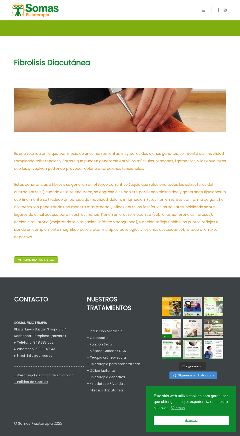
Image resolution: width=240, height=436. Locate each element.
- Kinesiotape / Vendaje (106, 383)
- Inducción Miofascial (105, 331)
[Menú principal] (203, 10)
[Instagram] (225, 10)
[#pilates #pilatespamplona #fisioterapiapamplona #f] (192, 328)
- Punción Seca (99, 344)
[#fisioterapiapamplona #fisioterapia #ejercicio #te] (171, 349)
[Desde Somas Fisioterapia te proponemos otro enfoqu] (192, 306)
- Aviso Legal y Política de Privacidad (44, 375)
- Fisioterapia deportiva (106, 377)
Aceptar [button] (191, 420)
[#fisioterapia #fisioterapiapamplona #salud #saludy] (192, 349)
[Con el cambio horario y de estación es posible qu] (213, 306)
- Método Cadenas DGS (106, 351)
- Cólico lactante (101, 370)
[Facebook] (218, 10)
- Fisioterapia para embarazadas (113, 364)
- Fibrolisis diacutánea (105, 390)
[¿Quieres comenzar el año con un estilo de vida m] (213, 328)
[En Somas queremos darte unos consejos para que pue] (171, 306)
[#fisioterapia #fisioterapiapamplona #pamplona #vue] (213, 349)
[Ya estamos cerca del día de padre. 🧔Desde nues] (171, 328)
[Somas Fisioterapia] (35, 10)
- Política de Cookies (31, 381)
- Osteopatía (98, 337)
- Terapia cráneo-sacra (106, 357)
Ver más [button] (178, 408)
